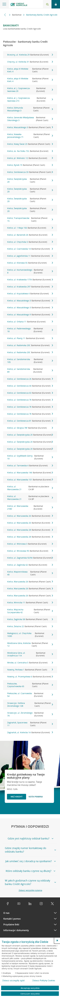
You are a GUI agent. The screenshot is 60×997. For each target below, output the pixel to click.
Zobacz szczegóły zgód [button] (13, 980)
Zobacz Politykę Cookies (43, 980)
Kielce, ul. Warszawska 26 (28, 516)
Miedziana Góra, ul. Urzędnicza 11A (26, 654)
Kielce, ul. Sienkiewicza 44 (29, 385)
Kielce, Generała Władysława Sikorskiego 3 (27, 119)
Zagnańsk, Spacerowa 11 (27, 724)
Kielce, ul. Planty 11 (25, 338)
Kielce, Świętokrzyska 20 (26, 180)
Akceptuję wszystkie (30, 988)
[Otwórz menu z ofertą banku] (4, 4)
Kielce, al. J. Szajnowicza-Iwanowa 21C (26, 99)
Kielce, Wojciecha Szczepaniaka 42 (28, 611)
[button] (57, 940)
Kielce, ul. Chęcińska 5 (27, 242)
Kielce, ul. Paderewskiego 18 (25, 330)
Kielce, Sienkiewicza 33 (29, 172)
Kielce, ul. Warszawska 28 (28, 529)
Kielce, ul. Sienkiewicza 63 (29, 392)
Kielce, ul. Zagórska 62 (27, 564)
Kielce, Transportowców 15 (27, 219)
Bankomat (17, 14)
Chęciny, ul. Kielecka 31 (27, 61)
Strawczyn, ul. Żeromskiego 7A (25, 714)
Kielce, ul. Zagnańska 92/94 (29, 557)
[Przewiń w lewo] (5, 14)
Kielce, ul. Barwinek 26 (27, 234)
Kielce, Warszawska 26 (29, 581)
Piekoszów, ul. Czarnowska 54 (25, 694)
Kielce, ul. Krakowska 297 (28, 286)
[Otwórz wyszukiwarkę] (47, 4)
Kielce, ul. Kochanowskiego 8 (25, 271)
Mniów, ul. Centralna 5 (27, 662)
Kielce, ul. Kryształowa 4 (28, 293)
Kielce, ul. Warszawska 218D (25, 507)
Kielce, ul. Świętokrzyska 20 (29, 434)
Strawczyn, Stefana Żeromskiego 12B (29, 704)
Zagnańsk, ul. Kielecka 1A (28, 732)
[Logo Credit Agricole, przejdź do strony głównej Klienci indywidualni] (18, 5)
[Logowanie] (55, 4)
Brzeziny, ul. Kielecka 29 (28, 54)
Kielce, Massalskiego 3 (29, 127)
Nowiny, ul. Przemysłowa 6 (29, 676)
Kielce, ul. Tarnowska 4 (27, 465)
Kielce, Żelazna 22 (27, 626)
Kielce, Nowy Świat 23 (28, 144)
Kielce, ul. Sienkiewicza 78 (29, 399)
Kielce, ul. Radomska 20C (28, 345)
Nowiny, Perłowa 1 (27, 669)
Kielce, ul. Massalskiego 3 (28, 300)
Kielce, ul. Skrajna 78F (27, 427)
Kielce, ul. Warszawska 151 (29, 479)
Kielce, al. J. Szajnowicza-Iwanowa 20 (26, 89)
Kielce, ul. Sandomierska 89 (25, 370)
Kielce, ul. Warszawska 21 (28, 488)
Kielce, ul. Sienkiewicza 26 (29, 379)
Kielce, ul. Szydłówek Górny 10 (25, 457)
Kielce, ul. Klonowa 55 (27, 262)
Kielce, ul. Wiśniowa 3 (26, 543)
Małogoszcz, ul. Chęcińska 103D (25, 634)
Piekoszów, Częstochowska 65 (28, 685)
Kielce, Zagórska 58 (27, 619)
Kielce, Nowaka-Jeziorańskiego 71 (28, 135)
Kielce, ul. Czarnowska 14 (28, 248)
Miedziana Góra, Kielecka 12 (27, 644)
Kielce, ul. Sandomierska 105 (25, 360)
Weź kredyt (16, 796)
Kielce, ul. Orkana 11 (26, 321)
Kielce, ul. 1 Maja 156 (26, 227)
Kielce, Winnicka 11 (27, 602)
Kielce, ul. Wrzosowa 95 (27, 550)
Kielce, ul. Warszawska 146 (29, 472)
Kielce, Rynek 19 (26, 165)
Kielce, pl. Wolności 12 (27, 158)
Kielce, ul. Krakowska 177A (29, 279)
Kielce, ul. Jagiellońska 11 (28, 256)
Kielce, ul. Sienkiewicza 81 (29, 420)
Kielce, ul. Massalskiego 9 (28, 314)
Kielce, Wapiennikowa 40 (27, 573)
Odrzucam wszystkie (30, 993)
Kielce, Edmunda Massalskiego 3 (28, 109)
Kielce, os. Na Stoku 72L (27, 151)
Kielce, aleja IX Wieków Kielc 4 (28, 70)
